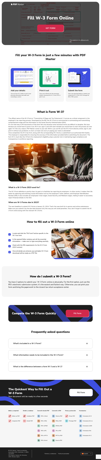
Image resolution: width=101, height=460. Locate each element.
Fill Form (77, 313)
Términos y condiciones (50, 453)
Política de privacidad (63, 453)
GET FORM (50, 28)
